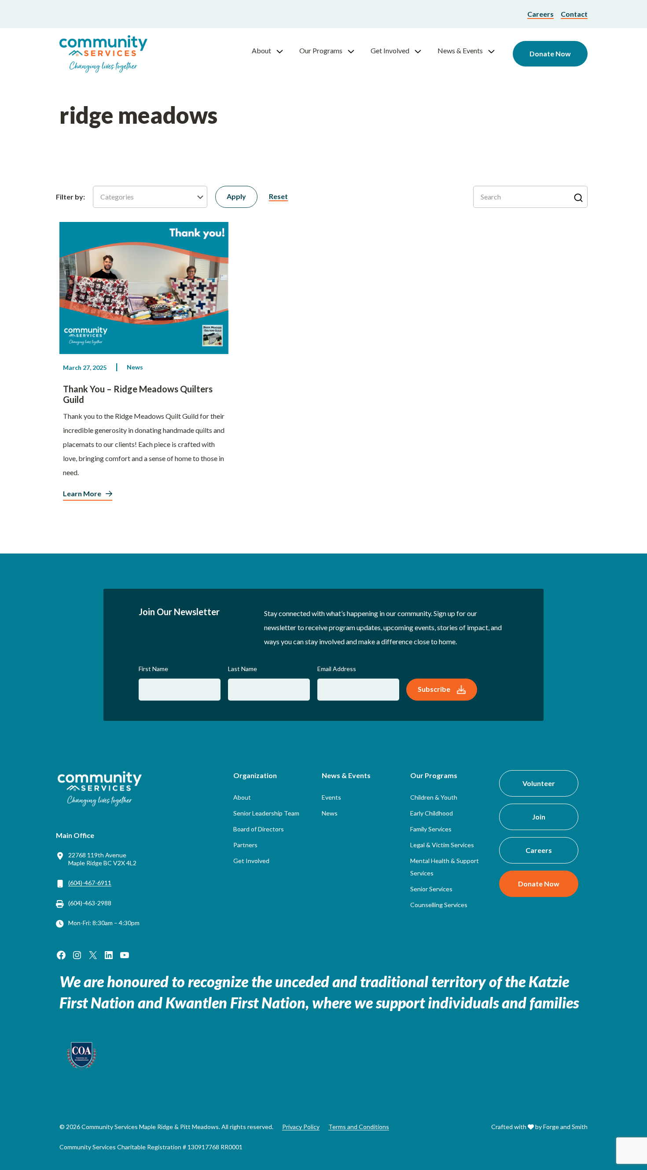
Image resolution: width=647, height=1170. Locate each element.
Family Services (431, 829)
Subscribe (434, 689)
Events (331, 797)
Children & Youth (433, 797)
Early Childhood (431, 813)
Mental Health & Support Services (444, 867)
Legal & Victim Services (442, 845)
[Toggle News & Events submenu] (495, 51)
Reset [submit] (278, 196)
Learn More (82, 493)
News (135, 367)
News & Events (460, 50)
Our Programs (320, 50)
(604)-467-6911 (89, 882)
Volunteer (538, 783)
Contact (574, 14)
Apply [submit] (236, 196)
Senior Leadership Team (266, 813)
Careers (540, 14)
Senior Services (431, 889)
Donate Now (550, 53)
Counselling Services (438, 904)
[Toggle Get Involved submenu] (422, 51)
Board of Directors (258, 829)
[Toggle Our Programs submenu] (355, 51)
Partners (245, 845)
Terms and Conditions (358, 1126)
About (261, 50)
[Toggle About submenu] (283, 51)
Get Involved (390, 50)
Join (538, 816)
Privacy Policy (301, 1126)
